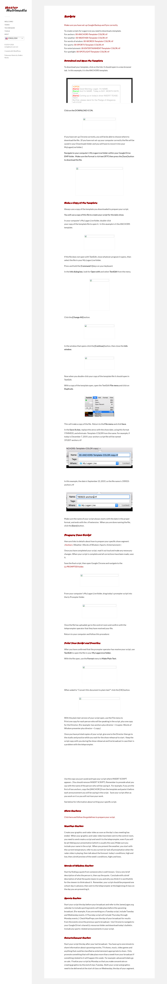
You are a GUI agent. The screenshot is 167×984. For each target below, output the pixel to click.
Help (7, 34)
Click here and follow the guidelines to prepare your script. (89, 817)
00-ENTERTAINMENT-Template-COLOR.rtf (100, 48)
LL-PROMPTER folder (73, 566)
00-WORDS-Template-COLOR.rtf (98, 41)
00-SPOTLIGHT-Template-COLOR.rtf (92, 51)
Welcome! (9, 21)
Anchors (68, 545)
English (12, 38)
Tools (7, 31)
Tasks (7, 25)
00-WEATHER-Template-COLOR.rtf (91, 38)
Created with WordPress (13, 51)
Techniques (10, 28)
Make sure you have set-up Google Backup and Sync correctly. (91, 25)
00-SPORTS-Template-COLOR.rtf (89, 44)
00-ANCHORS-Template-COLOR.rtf (91, 34)
